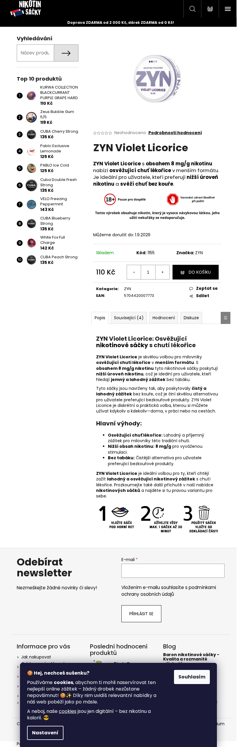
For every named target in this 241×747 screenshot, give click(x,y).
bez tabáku (178, 379)
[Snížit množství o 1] (134, 272)
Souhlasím (191, 676)
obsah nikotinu (136, 446)
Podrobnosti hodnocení (175, 133)
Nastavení (45, 732)
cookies (67, 711)
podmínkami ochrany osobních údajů (168, 590)
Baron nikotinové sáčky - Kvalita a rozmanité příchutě (191, 659)
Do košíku (200, 272)
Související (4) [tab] (129, 318)
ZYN (199, 253)
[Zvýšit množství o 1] (162, 272)
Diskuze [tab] (191, 318)
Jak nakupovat (36, 657)
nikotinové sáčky (122, 345)
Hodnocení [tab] (164, 318)
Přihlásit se (141, 614)
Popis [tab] (100, 318)
